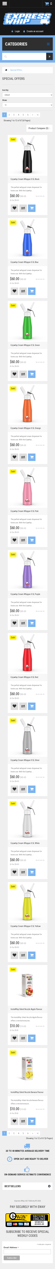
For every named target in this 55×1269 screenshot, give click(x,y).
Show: (4, 100)
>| (37, 115)
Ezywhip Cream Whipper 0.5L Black (25, 179)
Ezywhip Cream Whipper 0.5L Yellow (25, 926)
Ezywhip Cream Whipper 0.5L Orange (26, 428)
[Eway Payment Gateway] (28, 1220)
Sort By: (5, 90)
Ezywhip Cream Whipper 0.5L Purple (25, 594)
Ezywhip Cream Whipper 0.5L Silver (25, 760)
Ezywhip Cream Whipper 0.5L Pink (24, 511)
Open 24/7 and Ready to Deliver (31, 1159)
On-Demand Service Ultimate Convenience (27, 1174)
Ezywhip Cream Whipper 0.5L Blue (24, 262)
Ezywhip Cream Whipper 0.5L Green (25, 345)
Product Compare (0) (38, 128)
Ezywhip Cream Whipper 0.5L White (25, 843)
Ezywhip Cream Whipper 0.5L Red (24, 677)
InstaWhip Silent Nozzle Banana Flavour (27, 1092)
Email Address (11, 1247)
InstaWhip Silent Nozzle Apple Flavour (26, 1009)
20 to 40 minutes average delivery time (27, 1151)
